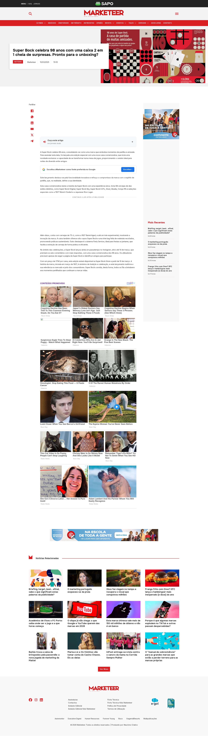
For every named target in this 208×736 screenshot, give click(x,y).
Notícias (18, 62)
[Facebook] (32, 111)
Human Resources (92, 719)
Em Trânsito (76, 23)
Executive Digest (74, 719)
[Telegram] (32, 141)
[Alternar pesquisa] (30, 13)
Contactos (72, 703)
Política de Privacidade (116, 706)
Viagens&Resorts (133, 719)
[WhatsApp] (32, 117)
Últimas (39, 23)
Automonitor (59, 719)
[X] (32, 135)
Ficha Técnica (113, 700)
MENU (23, 4)
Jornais (36, 4)
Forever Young (109, 719)
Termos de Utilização (116, 709)
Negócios (52, 23)
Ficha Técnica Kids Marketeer (119, 703)
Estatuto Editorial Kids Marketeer (81, 709)
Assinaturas (73, 700)
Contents (167, 23)
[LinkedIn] (32, 123)
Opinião (99, 23)
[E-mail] (32, 129)
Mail (30, 4)
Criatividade (63, 23)
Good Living (156, 23)
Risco (120, 719)
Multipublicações (150, 719)
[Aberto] (177, 14)
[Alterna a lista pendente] (45, 23)
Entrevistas (89, 23)
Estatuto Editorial (75, 706)
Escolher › (127, 169)
